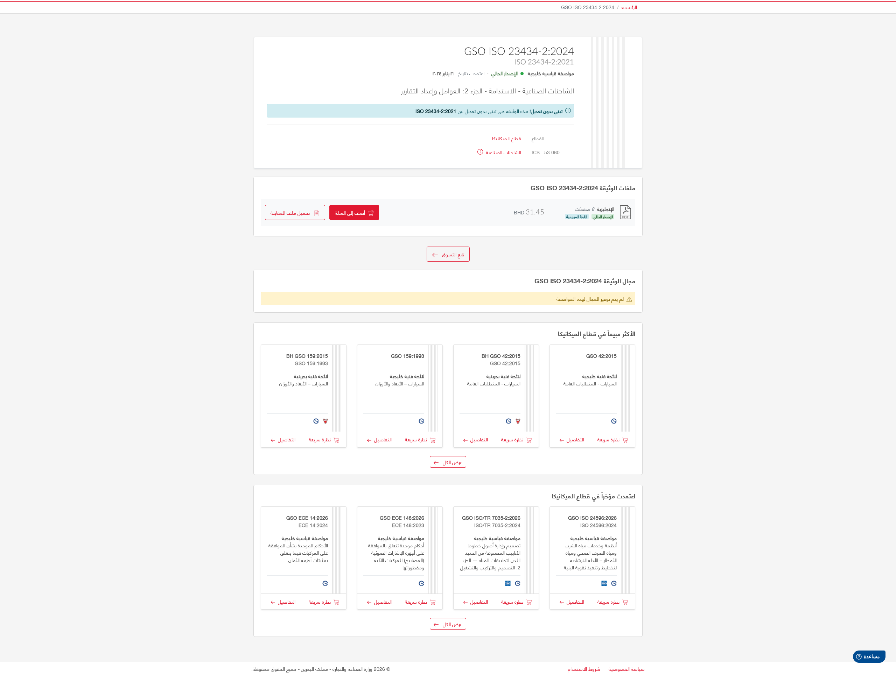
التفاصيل (574, 439)
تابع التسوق (451, 254)
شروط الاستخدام (584, 668)
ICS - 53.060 (546, 152)
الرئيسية (629, 6)
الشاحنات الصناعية (502, 152)
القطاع (538, 138)
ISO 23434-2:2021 (435, 110)
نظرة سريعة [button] (609, 439)
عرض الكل (450, 461)
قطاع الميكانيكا (506, 138)
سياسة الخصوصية (627, 668)
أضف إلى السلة (351, 212)
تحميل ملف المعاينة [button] (292, 212)
